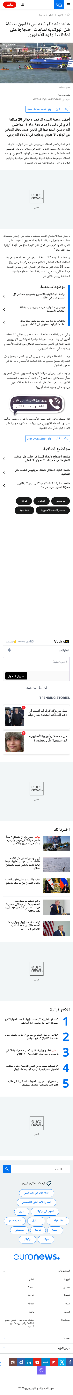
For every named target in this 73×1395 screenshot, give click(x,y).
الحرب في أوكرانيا (45, 1211)
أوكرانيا (27, 1239)
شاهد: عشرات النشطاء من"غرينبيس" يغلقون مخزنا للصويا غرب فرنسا (43, 485)
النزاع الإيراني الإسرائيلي (36, 1193)
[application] (36, 63)
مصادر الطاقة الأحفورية (53, 510)
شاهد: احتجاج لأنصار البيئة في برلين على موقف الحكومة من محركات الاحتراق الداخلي (42, 459)
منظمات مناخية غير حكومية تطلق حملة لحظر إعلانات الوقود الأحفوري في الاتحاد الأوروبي (42, 322)
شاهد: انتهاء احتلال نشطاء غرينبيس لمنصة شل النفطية (42, 472)
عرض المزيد (64, 1348)
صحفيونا (65, 1320)
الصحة (31, 1295)
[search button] (7, 1169)
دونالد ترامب (58, 1220)
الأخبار (60, 15)
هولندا (42, 15)
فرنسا (38, 1230)
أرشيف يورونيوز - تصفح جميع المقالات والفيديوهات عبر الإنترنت (19, 1323)
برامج (31, 1312)
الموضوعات (64, 1271)
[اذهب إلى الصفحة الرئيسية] (59, 4)
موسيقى (19, 1230)
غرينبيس (60, 501)
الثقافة (31, 1304)
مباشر (9, 4)
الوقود (41, 501)
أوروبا (67, 1279)
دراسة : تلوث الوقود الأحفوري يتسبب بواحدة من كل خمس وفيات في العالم (39, 296)
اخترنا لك (62, 830)
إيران (21, 1211)
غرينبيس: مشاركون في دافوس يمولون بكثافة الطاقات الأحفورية (42, 309)
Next (67, 1295)
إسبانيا (46, 1239)
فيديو (67, 1312)
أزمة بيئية (24, 510)
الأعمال (66, 1287)
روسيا (55, 1230)
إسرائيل (36, 1220)
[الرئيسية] (69, 15)
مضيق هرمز (15, 1220)
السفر (67, 1304)
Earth (31, 1287)
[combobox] (36, 1169)
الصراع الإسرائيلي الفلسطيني (36, 1202)
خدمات (66, 1338)
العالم (51, 15)
